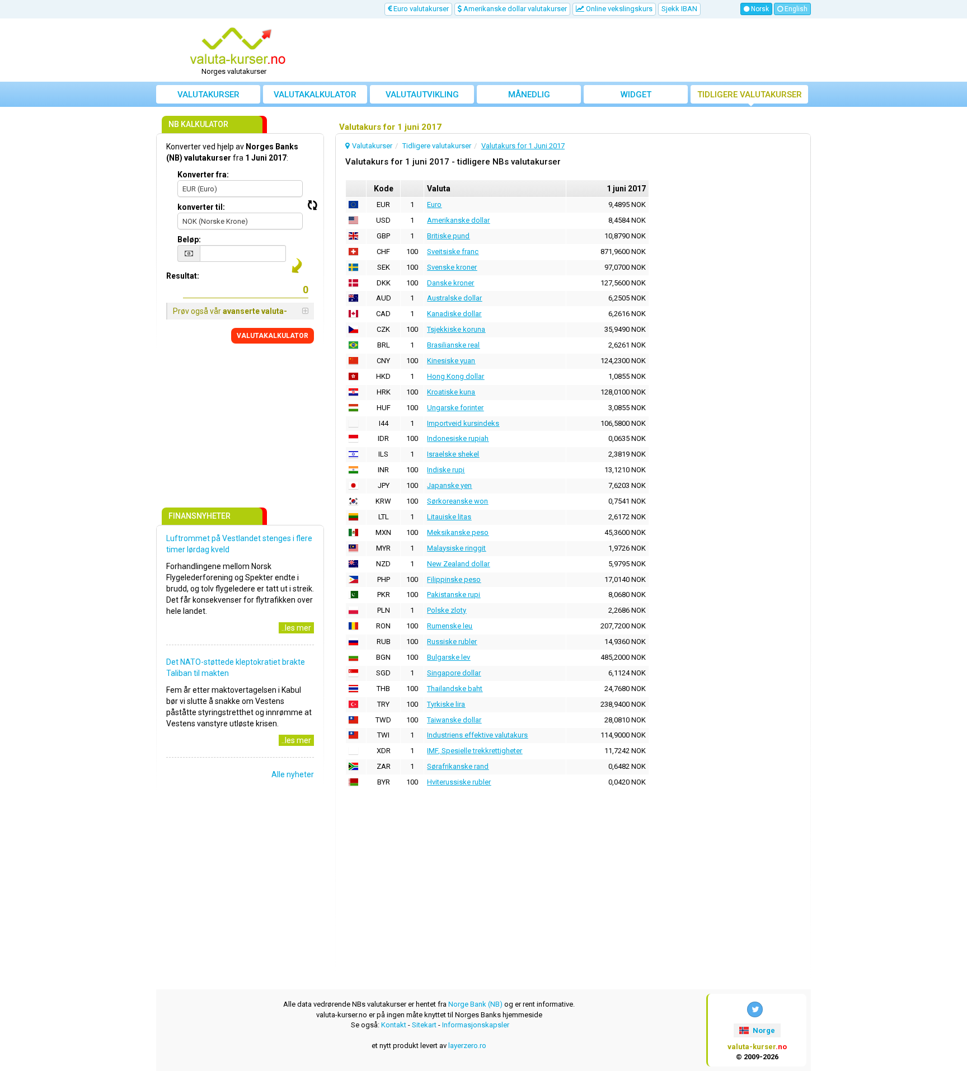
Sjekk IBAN (679, 8)
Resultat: (182, 275)
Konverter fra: (203, 174)
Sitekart (424, 1025)
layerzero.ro (467, 1045)
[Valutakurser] (237, 46)
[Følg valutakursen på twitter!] (755, 1009)
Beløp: (189, 239)
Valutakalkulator (315, 95)
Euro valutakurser (420, 8)
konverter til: (201, 207)
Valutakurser (208, 95)
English (795, 9)
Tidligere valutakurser (749, 95)
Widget (636, 95)
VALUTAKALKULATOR (272, 336)
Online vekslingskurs (618, 8)
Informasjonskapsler (475, 1025)
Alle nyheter (292, 774)
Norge (763, 1030)
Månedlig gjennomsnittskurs (529, 97)
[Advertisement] (565, 50)
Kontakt (393, 1025)
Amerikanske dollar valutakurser (514, 8)
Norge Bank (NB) (475, 1004)
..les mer (296, 627)
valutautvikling (422, 95)
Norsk (759, 9)
